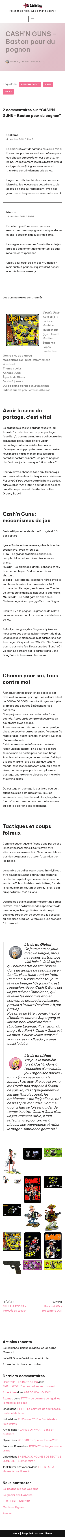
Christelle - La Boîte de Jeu (20, 1382)
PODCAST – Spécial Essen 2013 (38, 1440)
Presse (7, 1513)
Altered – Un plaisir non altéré (22, 1364)
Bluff (47, 84)
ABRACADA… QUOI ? (37, 1392)
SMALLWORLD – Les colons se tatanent (29, 1386)
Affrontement (30, 84)
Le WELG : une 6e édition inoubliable (26, 1358)
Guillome (12, 135)
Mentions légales (13, 1507)
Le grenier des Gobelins (17, 1495)
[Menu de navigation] (32, 19)
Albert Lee (10, 1392)
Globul (14, 61)
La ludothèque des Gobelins (20, 1489)
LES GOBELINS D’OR (16, 1501)
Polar (8, 91)
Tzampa (8, 1398)
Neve (15, 1533)
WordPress (46, 1533)
